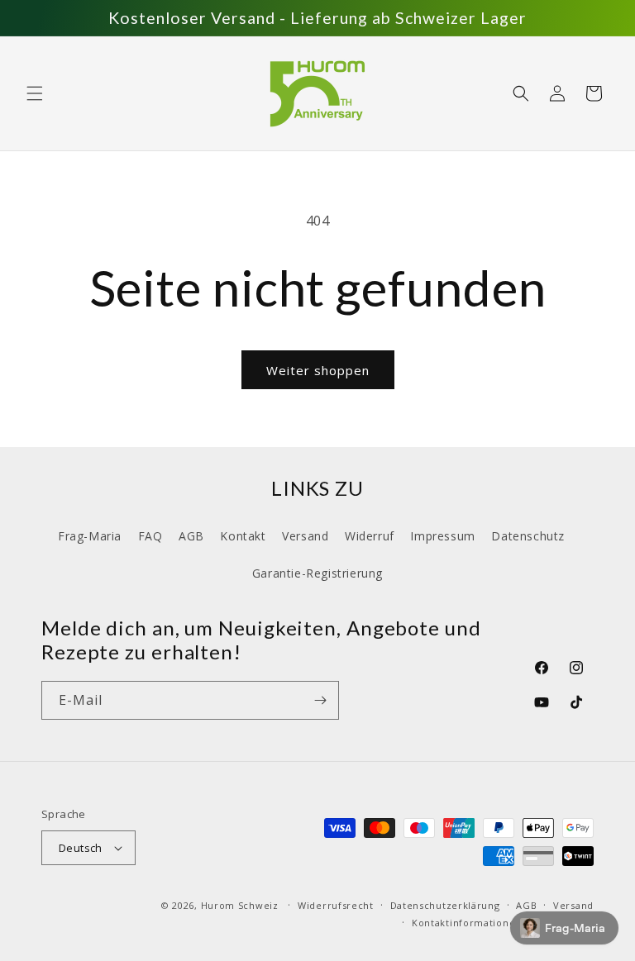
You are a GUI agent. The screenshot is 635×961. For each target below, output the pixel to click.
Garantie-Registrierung (317, 573)
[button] (35, 93)
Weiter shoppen (318, 370)
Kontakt (242, 536)
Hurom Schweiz (240, 905)
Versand (305, 536)
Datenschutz (528, 536)
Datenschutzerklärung (445, 905)
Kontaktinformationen (467, 922)
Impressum (442, 536)
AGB (191, 536)
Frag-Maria (90, 536)
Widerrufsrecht (336, 905)
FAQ (150, 536)
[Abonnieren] (320, 700)
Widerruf (369, 536)
